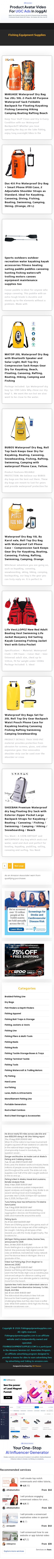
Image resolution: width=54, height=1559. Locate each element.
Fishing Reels (11, 1042)
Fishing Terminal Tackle (17, 1059)
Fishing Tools (11, 1064)
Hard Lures (10, 1081)
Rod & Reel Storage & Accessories (22, 1115)
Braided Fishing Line (15, 996)
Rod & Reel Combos (15, 1110)
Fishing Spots (11, 1219)
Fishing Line (11, 1030)
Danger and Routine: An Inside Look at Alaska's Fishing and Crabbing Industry (26, 1158)
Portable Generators (15, 1104)
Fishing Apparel (13, 1013)
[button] (27, 44)
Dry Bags (9, 1002)
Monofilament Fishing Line (18, 1098)
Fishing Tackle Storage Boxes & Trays (24, 1053)
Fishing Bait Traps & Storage (20, 1019)
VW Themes (36, 1366)
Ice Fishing (10, 1087)
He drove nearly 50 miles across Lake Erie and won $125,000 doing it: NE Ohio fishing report (25, 1135)
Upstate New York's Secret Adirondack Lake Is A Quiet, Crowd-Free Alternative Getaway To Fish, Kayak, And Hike (26, 1287)
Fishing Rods (11, 1047)
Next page (19, 866)
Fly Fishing (10, 1076)
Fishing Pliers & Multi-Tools (19, 1036)
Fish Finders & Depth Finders (19, 1008)
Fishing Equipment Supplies (27, 35)
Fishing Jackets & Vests (17, 1024)
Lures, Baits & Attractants (18, 1093)
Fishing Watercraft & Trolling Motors (23, 1070)
